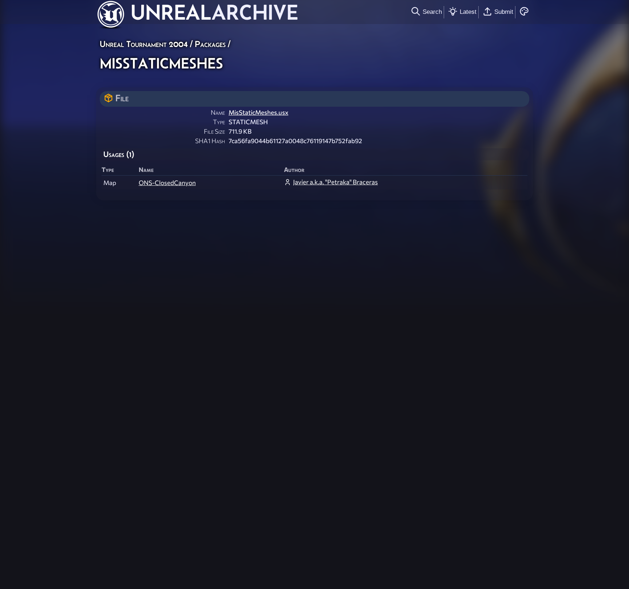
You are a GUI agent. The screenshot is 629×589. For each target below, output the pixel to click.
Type (219, 122)
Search (432, 11)
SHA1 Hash (210, 141)
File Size (214, 131)
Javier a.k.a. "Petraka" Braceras (335, 182)
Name (218, 112)
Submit (503, 11)
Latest (468, 11)
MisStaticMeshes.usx (258, 112)
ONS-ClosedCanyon (167, 182)
